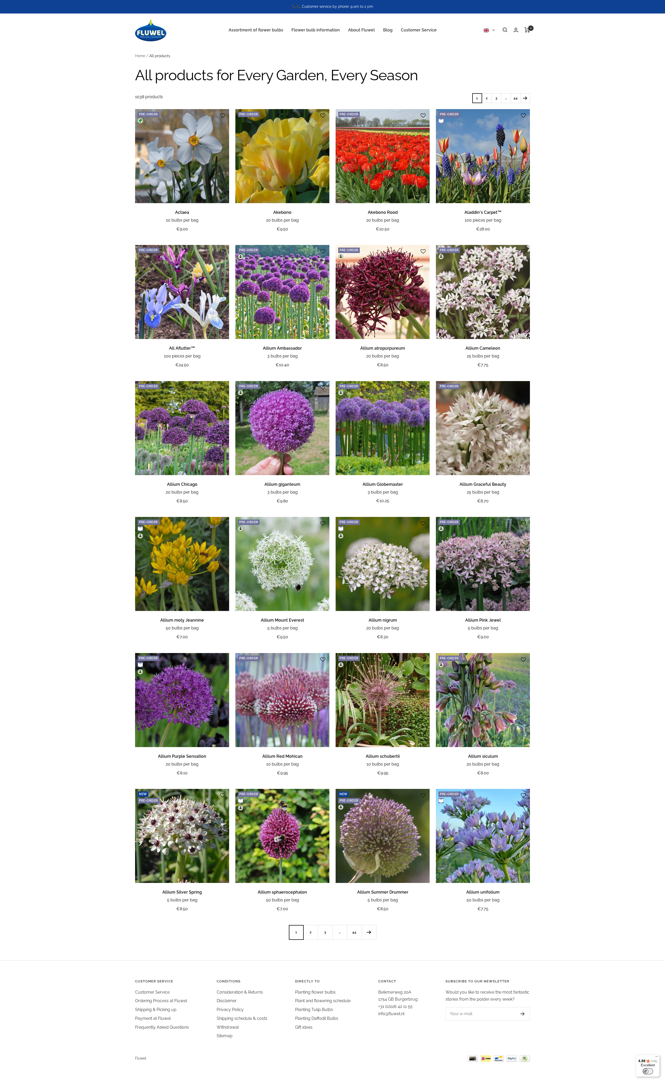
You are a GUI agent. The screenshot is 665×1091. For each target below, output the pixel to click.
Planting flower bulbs (315, 992)
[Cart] (527, 29)
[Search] (505, 30)
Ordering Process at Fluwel (161, 1000)
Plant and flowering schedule (323, 1000)
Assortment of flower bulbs (256, 29)
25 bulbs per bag (483, 356)
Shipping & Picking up (155, 1009)
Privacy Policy (230, 1009)
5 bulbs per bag (282, 628)
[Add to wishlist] (222, 115)
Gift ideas (303, 1027)
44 (516, 98)
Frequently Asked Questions (162, 1027)
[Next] (525, 98)
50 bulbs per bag (182, 628)
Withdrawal (228, 1027)
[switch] (648, 1071)
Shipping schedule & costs (242, 1018)
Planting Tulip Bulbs (314, 1009)
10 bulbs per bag (182, 220)
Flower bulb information (315, 29)
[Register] (522, 1014)
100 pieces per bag (483, 220)
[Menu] (657, 1058)
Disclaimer (227, 1000)
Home (140, 56)
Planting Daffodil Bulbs (316, 1018)
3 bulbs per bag (282, 356)
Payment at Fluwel (153, 1018)
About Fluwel (361, 29)
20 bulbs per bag (282, 220)
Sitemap (224, 1035)
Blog (388, 29)
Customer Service (419, 29)
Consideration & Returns (240, 992)
